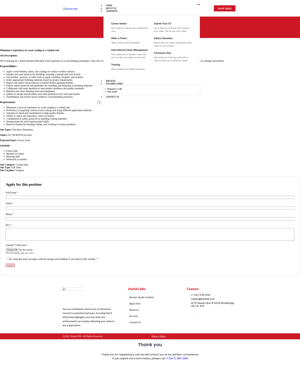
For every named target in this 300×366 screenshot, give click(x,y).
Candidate (111, 11)
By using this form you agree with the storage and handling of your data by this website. (53, 259)
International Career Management (129, 50)
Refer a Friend (119, 38)
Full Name (12, 192)
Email (9, 203)
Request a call (114, 89)
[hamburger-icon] (198, 4)
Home (109, 5)
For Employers (114, 83)
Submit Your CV (162, 23)
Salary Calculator (163, 38)
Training (115, 64)
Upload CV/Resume (17, 245)
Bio (8, 225)
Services (110, 81)
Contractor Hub (162, 53)
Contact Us (112, 96)
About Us (111, 8)
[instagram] (195, 315)
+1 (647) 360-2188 (177, 358)
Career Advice (119, 23)
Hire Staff (112, 91)
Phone (10, 214)
